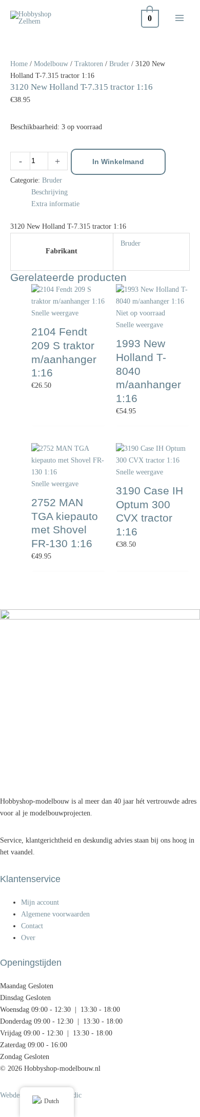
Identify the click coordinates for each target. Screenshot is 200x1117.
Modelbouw (51, 64)
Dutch (51, 1101)
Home (19, 64)
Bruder (119, 64)
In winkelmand (118, 162)
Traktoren (88, 64)
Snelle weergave (54, 313)
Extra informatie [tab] (55, 204)
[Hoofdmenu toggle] (179, 18)
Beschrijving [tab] (49, 192)
